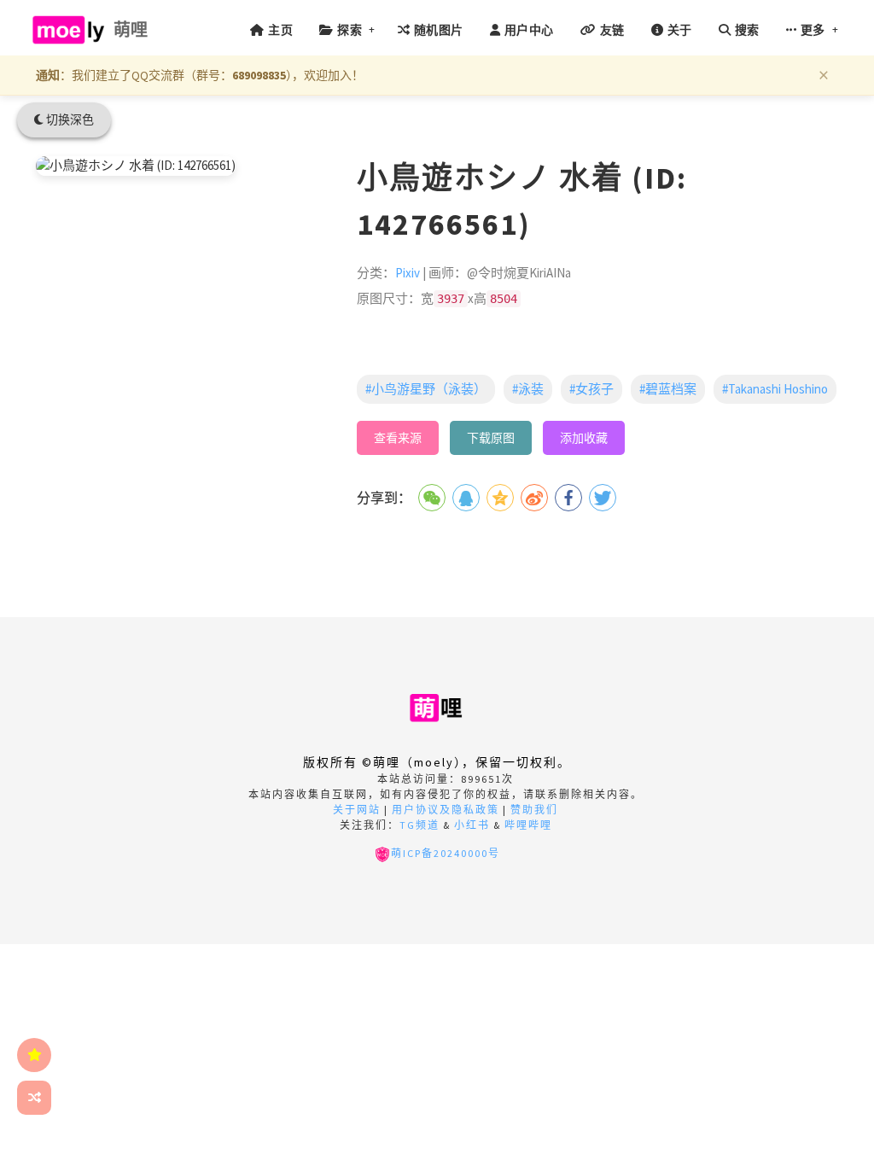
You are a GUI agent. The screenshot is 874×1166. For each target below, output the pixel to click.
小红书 (472, 825)
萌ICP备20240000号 (445, 853)
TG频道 (419, 825)
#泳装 (528, 389)
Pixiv (407, 273)
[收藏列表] (34, 1055)
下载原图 (491, 438)
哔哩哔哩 (528, 825)
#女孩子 (591, 389)
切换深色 (69, 119)
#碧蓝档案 (667, 389)
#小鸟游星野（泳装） (426, 389)
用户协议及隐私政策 (445, 809)
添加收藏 (584, 438)
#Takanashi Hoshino (775, 389)
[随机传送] (34, 1098)
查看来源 (398, 438)
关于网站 (357, 809)
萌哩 (131, 29)
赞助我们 (534, 809)
